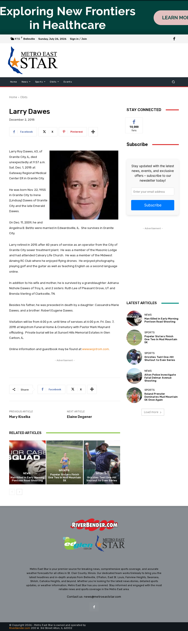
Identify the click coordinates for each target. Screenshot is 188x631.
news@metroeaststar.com (102, 596)
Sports (64, 470)
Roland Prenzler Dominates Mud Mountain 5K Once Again (161, 396)
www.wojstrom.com (95, 349)
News (26, 473)
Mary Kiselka (19, 417)
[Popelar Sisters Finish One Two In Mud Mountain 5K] (64, 462)
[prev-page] (12, 492)
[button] (173, 81)
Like (134, 121)
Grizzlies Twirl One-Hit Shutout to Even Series (101, 479)
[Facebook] (174, 39)
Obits (23, 97)
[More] (93, 131)
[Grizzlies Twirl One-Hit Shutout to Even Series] (102, 462)
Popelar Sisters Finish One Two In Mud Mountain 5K (64, 477)
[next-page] (19, 492)
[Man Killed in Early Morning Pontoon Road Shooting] (27, 462)
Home (13, 97)
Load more (151, 412)
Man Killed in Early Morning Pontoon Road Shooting (27, 479)
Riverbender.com (19, 628)
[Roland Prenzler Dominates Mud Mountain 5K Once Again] (134, 395)
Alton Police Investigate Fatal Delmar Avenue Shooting (160, 377)
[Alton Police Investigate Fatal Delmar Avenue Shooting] (134, 376)
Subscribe (152, 205)
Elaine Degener (79, 417)
